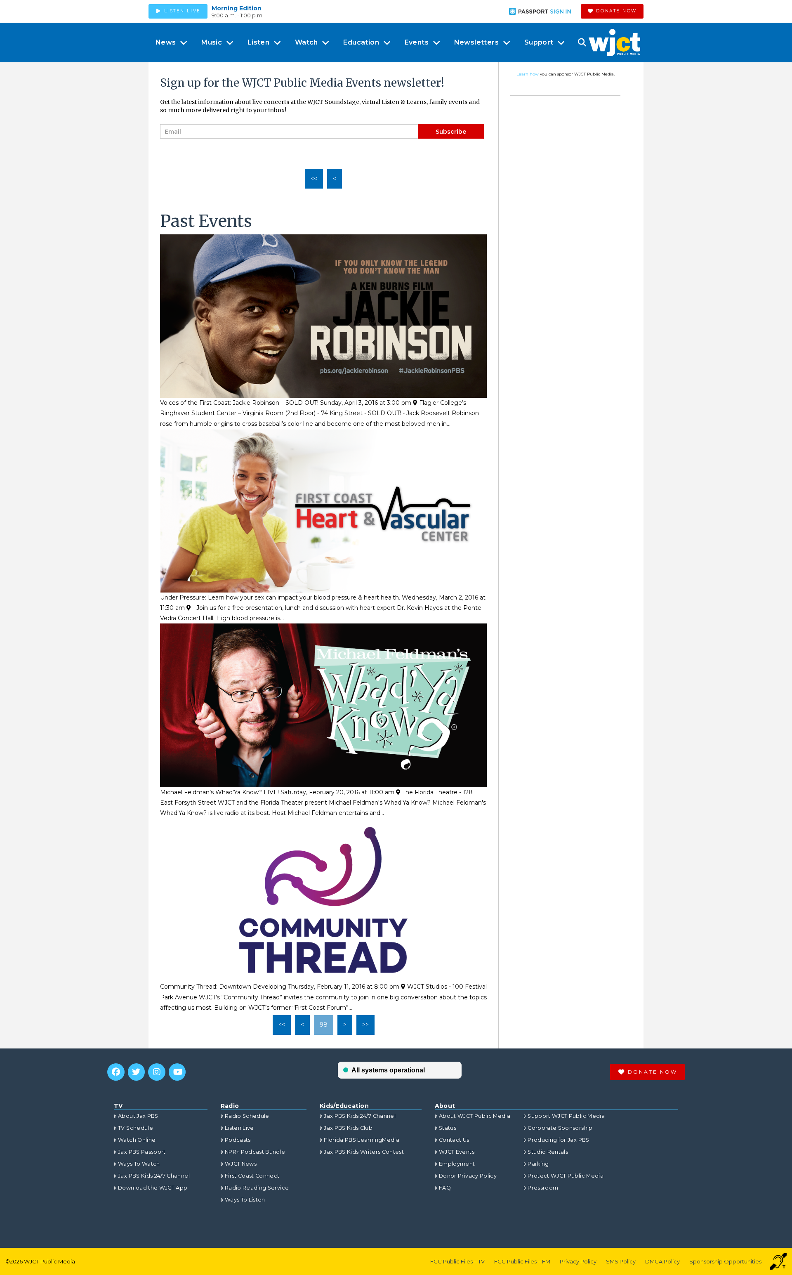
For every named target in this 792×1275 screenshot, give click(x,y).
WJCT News (241, 1164)
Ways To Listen (245, 1200)
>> (365, 1024)
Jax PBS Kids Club (348, 1128)
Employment (457, 1164)
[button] (582, 42)
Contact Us (454, 1140)
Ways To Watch (139, 1164)
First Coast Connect (252, 1176)
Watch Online (137, 1140)
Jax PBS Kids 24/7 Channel (154, 1176)
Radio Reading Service (257, 1188)
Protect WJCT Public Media (565, 1176)
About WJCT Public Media (474, 1116)
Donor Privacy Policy (468, 1176)
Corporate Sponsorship (560, 1128)
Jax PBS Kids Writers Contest (364, 1152)
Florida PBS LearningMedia (361, 1140)
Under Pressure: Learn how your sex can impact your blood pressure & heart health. (280, 597)
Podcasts (238, 1140)
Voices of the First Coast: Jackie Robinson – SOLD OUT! (239, 402)
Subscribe (451, 131)
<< (314, 178)
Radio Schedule (247, 1116)
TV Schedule (135, 1128)
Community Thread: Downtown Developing (223, 986)
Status (447, 1128)
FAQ (445, 1188)
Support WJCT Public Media (566, 1116)
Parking (538, 1164)
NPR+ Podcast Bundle (255, 1152)
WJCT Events (456, 1152)
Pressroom (543, 1188)
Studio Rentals (548, 1152)
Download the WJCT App (152, 1188)
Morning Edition (237, 8)
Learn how (527, 74)
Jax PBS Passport (142, 1152)
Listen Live (239, 1128)
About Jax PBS (138, 1116)
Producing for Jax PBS (558, 1140)
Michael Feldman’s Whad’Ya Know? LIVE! (219, 792)
